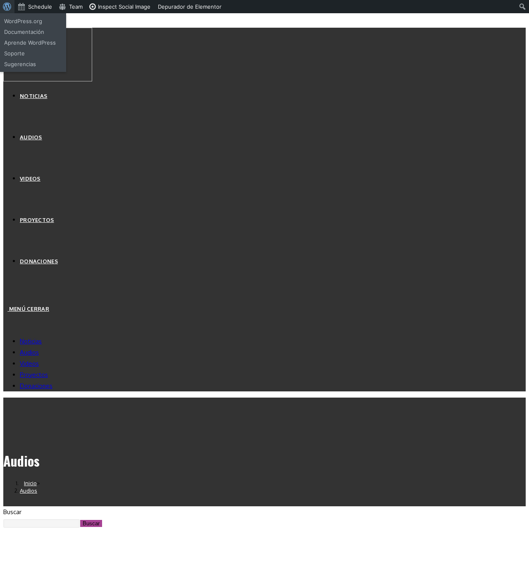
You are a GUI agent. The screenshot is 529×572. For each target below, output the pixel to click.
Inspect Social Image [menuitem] (123, 6)
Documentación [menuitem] (24, 32)
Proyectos (34, 375)
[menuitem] (7, 6)
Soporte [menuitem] (14, 53)
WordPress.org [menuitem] (23, 21)
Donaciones (36, 386)
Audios (29, 352)
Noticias (31, 341)
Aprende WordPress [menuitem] (30, 42)
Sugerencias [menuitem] (20, 64)
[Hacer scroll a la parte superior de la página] (5, 555)
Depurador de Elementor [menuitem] (190, 6)
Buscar (12, 512)
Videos (29, 363)
